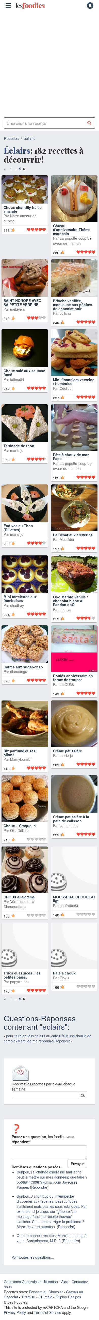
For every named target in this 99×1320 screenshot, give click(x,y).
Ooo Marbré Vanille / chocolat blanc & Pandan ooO (70, 605)
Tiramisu (28, 1301)
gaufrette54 (69, 910)
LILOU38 (67, 689)
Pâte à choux (64, 978)
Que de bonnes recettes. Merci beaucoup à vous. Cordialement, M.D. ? (52, 1243)
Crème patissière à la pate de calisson (71, 823)
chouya (65, 614)
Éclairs (17, 150)
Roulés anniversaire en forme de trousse (73, 682)
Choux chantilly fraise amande (23, 227)
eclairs (53, 1031)
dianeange (18, 676)
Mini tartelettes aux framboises (20, 603)
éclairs (29, 138)
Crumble (45, 1301)
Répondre (63, 1046)
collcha (65, 313)
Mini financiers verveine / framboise (73, 386)
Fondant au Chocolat (46, 1296)
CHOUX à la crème (19, 902)
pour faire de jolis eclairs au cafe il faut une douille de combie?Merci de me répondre (47, 1043)
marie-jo (16, 455)
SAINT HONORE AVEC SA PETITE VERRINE (22, 311)
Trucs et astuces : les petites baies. (22, 979)
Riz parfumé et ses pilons (20, 757)
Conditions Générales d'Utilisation (31, 1286)
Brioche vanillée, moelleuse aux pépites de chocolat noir (72, 304)
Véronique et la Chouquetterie (19, 909)
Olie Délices (19, 835)
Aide (64, 1286)
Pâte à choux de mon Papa (71, 461)
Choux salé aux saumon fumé (24, 377)
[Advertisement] (49, 62)
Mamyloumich (21, 764)
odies (30, 5)
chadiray (17, 610)
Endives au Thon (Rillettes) (18, 532)
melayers (17, 318)
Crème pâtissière (67, 755)
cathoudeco (69, 830)
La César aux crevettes (73, 539)
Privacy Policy (15, 1317)
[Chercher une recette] (89, 123)
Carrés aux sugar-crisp (23, 671)
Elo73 (64, 982)
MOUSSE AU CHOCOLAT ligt (74, 903)
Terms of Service (47, 1317)
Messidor (67, 544)
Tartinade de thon (19, 450)
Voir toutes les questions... (33, 1262)
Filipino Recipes (68, 1301)
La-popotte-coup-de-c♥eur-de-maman (73, 241)
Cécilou (66, 393)
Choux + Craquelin (20, 830)
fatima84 (17, 384)
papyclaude (19, 986)
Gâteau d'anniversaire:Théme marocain (71, 229)
